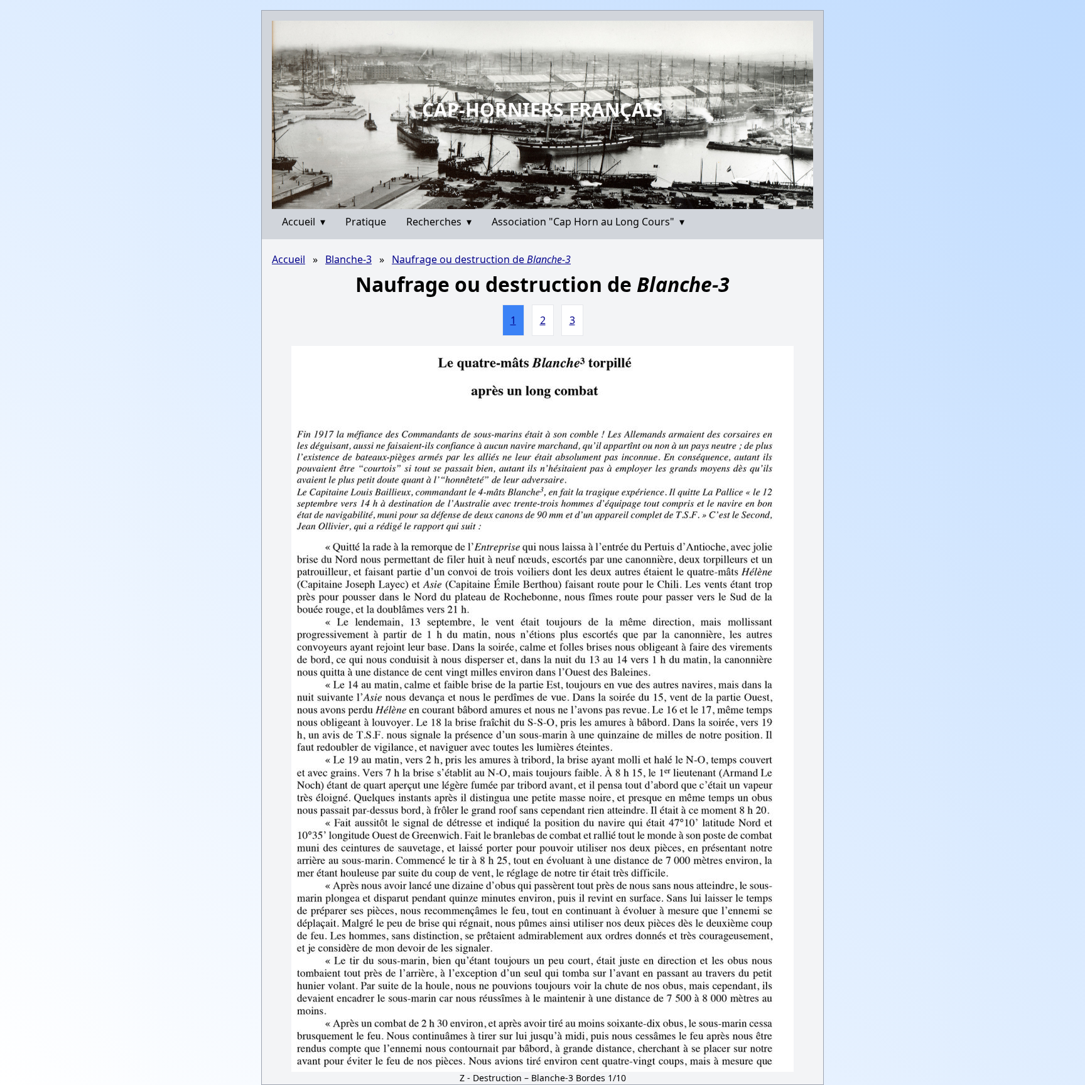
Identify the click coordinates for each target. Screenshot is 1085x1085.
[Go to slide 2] (547, 200)
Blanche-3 (348, 259)
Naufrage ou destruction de (481, 259)
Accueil (303, 222)
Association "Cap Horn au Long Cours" (588, 222)
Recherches (439, 222)
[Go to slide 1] (538, 199)
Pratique (365, 222)
